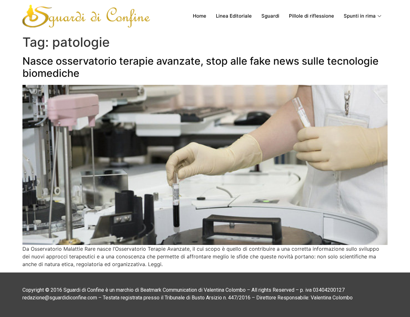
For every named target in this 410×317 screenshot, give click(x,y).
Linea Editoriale (234, 16)
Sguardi (270, 16)
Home (199, 16)
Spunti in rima (360, 16)
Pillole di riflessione (311, 16)
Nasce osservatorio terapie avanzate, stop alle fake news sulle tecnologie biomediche (200, 67)
